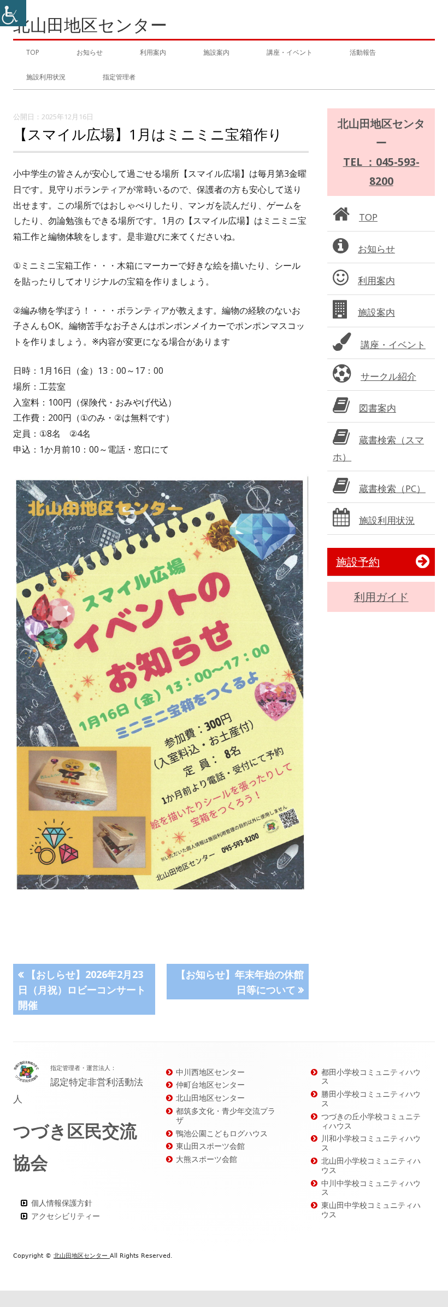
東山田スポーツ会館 (210, 1146)
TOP (32, 52)
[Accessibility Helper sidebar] (13, 13)
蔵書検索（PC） (392, 488)
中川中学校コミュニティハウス (371, 1188)
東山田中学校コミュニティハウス (371, 1209)
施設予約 (358, 561)
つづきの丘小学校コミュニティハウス (371, 1121)
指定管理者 (119, 77)
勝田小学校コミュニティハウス (371, 1098)
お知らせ (89, 52)
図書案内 (377, 408)
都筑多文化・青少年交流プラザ (225, 1115)
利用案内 (153, 52)
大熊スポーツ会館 (206, 1159)
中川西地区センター (210, 1072)
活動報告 (363, 52)
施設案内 (216, 52)
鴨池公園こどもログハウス (222, 1133)
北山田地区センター (90, 24)
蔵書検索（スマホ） (378, 447)
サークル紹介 (388, 376)
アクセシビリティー (65, 1216)
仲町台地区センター (210, 1084)
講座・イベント (290, 52)
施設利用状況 (46, 77)
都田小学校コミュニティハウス (371, 1076)
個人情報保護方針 (61, 1203)
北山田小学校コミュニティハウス (371, 1165)
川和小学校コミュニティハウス (371, 1143)
